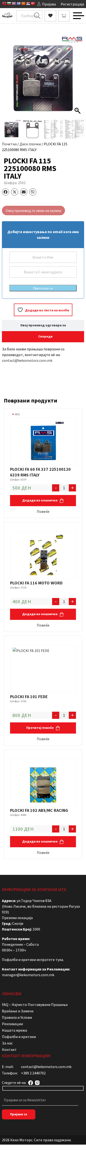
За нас (7, 1043)
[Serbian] (28, 3)
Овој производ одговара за (43, 325)
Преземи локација (17, 917)
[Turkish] (33, 3)
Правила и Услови (17, 1017)
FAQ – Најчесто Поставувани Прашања (35, 1004)
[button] (78, 79)
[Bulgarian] (9, 3)
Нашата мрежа (14, 1030)
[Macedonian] (23, 3)
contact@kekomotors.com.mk (27, 360)
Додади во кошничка (40, 500)
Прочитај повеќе (40, 727)
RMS (17, 414)
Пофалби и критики (19, 1036)
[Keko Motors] (7, 15)
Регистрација (72, 4)
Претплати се (43, 288)
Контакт (9, 1049)
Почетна (9, 144)
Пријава (49, 4)
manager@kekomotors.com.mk (28, 974)
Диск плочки (30, 144)
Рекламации (12, 1023)
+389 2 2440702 (33, 1073)
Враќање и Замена (17, 1011)
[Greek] (18, 3)
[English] (13, 3)
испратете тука (50, 959)
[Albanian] (4, 3)
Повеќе (43, 511)
